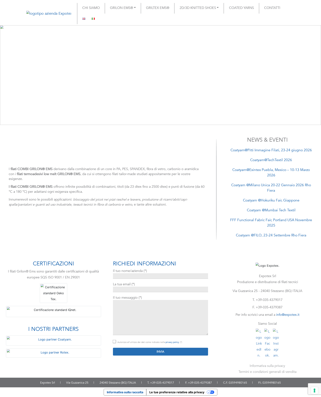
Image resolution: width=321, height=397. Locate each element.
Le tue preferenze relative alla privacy (176, 392)
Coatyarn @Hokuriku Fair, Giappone (271, 200)
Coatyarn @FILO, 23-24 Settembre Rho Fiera (271, 235)
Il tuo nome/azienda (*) (130, 271)
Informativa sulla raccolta (125, 392)
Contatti (272, 8)
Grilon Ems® (121, 8)
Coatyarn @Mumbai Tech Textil (271, 210)
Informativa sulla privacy (267, 366)
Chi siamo (91, 8)
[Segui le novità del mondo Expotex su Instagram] (276, 342)
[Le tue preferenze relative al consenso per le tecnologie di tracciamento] (314, 390)
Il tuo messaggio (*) (127, 297)
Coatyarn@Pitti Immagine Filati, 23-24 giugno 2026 (271, 150)
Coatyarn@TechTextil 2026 (271, 160)
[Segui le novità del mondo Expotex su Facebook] (267, 342)
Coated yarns (241, 8)
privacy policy (172, 342)
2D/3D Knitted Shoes (198, 8)
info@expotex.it (287, 314)
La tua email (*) (124, 284)
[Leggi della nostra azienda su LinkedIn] (259, 342)
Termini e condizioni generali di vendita (267, 371)
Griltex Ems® (157, 8)
